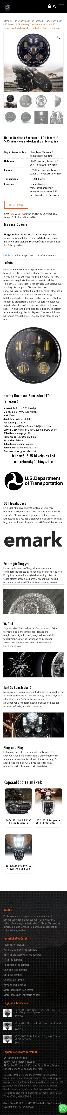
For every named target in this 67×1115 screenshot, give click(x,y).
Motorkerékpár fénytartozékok (21, 995)
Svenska (43, 1092)
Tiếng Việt (16, 1096)
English (47, 1078)
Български (16, 1075)
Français (28, 1078)
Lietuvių (36, 1085)
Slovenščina (22, 1092)
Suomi (19, 1078)
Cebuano (28, 1075)
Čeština (47, 1075)
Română (33, 1089)
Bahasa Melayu (49, 1085)
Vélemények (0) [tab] (24, 255)
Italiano (54, 1082)
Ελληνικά (56, 1078)
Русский (43, 1089)
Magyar (7, 1082)
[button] (58, 37)
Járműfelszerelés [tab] (46, 255)
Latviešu (26, 1085)
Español (33, 1092)
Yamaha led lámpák (14, 984)
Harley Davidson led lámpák (28, 21)
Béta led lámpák (13, 974)
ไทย (60, 1092)
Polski (13, 1089)
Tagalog (52, 1092)
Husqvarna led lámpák (16, 964)
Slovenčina (9, 1092)
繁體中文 (27, 1096)
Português (22, 1089)
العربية (6, 1075)
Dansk (54, 1075)
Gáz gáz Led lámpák (15, 969)
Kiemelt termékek (27, 217)
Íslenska (16, 1082)
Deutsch (38, 1078)
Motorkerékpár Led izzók (18, 989)
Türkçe (7, 1096)
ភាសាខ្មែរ (18, 1085)
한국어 (9, 1085)
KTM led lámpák (13, 959)
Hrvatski (37, 1075)
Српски (52, 1089)
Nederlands (9, 1078)
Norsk (6, 1089)
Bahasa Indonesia (31, 1082)
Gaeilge (45, 1082)
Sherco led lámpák (14, 979)
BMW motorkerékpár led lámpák (22, 954)
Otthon (7, 21)
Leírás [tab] (6, 255)
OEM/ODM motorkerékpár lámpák (43, 1103)
